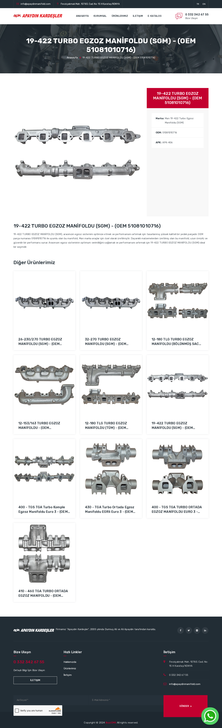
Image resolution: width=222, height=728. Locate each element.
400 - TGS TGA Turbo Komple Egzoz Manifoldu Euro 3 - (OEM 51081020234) (43, 511)
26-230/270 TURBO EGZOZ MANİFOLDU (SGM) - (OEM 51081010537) (40, 343)
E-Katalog (155, 16)
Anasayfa (82, 16)
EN (204, 4)
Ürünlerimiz (120, 16)
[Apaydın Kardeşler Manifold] (37, 16)
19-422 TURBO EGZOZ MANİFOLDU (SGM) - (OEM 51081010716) (172, 427)
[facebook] (180, 630)
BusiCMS (111, 722)
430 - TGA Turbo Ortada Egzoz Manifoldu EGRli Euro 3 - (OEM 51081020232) (109, 511)
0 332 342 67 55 (197, 14)
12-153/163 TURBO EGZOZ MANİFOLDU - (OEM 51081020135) (39, 427)
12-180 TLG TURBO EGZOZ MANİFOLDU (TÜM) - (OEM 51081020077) (106, 427)
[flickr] (197, 630)
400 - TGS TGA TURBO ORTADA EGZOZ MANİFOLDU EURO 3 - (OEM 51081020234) (177, 511)
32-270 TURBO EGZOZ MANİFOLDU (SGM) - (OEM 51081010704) (105, 343)
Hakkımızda (70, 662)
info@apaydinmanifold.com (36, 4)
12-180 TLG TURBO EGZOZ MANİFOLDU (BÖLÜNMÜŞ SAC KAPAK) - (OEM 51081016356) (175, 343)
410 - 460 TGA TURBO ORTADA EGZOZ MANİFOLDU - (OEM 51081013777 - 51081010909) (43, 595)
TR (198, 4)
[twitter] (189, 630)
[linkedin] (205, 630)
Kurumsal (100, 16)
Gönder (184, 706)
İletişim (138, 16)
